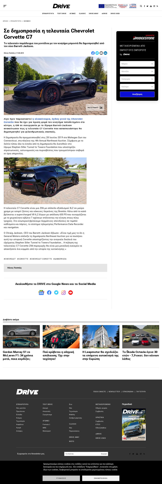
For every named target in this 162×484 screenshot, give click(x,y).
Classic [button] (72, 424)
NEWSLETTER (114, 392)
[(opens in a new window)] (145, 6)
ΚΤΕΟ (98, 424)
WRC (44, 428)
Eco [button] (70, 404)
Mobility (72, 414)
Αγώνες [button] (46, 421)
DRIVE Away (93, 13)
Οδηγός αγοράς (101, 408)
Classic (82, 13)
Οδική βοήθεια (101, 428)
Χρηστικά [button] (100, 417)
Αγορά (18, 428)
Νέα (70, 408)
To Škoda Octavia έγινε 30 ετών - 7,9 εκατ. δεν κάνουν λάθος (140, 355)
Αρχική (5, 21)
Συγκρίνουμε (47, 414)
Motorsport (47, 431)
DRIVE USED (115, 13)
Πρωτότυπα (20, 411)
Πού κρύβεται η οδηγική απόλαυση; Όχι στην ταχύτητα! (58, 355)
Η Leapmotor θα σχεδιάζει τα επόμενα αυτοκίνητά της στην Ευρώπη (100, 355)
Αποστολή (46, 411)
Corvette (23, 259)
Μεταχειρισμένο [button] (103, 404)
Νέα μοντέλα (21, 408)
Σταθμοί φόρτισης (75, 418)
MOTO (71, 441)
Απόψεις (19, 431)
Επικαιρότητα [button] (22, 404)
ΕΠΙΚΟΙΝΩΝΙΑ (128, 392)
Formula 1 (46, 424)
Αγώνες (73, 13)
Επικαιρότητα (48, 13)
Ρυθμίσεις (61, 478)
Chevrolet (10, 259)
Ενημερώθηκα (101, 478)
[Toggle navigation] (5, 6)
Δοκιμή (45, 408)
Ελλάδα (19, 414)
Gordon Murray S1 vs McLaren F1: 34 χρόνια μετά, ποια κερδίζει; (18, 355)
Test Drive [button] (48, 404)
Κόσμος (27, 21)
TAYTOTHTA (141, 392)
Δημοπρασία (61, 259)
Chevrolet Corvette (41, 259)
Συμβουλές (100, 411)
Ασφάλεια (19, 424)
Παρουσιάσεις (74, 431)
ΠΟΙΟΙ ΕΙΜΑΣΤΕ (99, 392)
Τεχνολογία (20, 421)
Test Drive (61, 13)
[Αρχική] (61, 6)
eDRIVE (104, 13)
